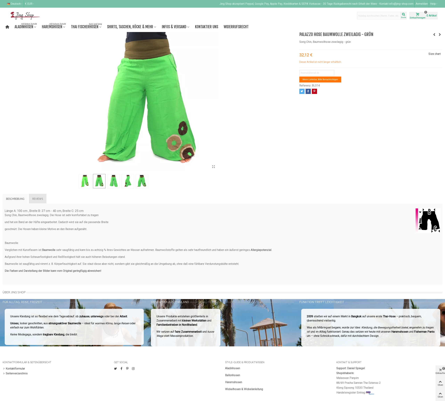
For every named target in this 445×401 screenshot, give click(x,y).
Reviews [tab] (37, 198)
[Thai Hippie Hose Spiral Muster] (439, 34)
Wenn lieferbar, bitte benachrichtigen (320, 79)
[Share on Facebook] (308, 91)
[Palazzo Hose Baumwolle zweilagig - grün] (213, 166)
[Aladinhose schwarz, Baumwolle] (434, 34)
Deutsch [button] (16, 3)
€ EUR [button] (28, 3)
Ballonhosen (232, 375)
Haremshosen (54, 26)
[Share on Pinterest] (314, 91)
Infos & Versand (174, 26)
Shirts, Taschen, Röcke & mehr (130, 26)
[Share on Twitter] (302, 91)
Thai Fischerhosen (86, 26)
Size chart (434, 53)
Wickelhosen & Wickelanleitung (244, 389)
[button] (434, 4)
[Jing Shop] (29, 16)
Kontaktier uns (206, 26)
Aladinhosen (26, 26)
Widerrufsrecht (236, 26)
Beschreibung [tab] (15, 198)
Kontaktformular (15, 368)
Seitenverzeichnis (17, 373)
